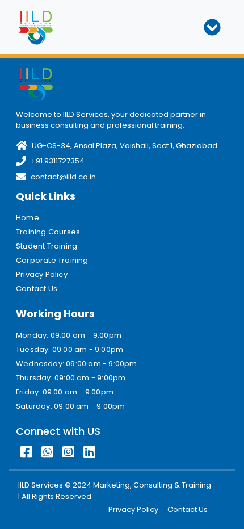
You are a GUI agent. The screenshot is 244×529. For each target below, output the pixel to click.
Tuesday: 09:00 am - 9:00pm (69, 349)
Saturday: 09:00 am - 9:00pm (70, 406)
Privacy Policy (42, 274)
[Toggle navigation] (212, 27)
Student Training (46, 246)
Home (27, 217)
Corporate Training (52, 260)
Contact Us (36, 288)
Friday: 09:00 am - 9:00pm (64, 392)
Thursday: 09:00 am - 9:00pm (70, 377)
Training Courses (48, 231)
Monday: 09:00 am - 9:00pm (68, 335)
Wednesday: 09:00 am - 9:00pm (76, 363)
